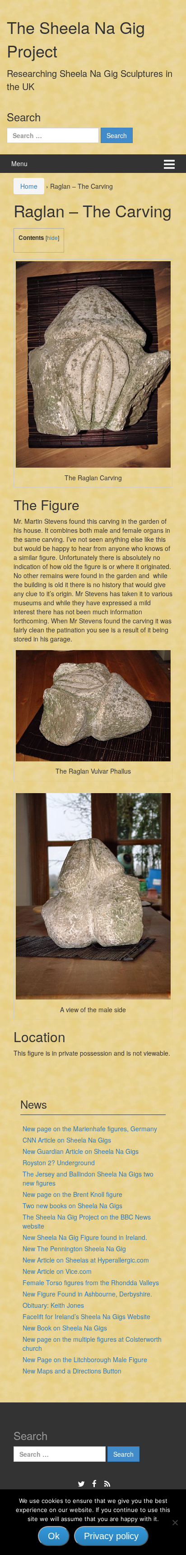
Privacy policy (111, 1536)
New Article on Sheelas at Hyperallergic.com (86, 1259)
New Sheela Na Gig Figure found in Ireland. (85, 1237)
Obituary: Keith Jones (53, 1305)
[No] (174, 1522)
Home (28, 186)
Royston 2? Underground (59, 1162)
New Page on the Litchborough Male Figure (85, 1359)
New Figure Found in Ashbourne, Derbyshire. (87, 1293)
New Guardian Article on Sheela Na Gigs (81, 1151)
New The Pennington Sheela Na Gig (74, 1248)
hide (52, 237)
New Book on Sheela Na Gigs (65, 1327)
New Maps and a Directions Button (72, 1370)
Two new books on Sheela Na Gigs (72, 1205)
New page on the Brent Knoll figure (72, 1194)
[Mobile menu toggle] (169, 163)
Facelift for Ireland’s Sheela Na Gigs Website (86, 1316)
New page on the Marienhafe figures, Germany (90, 1128)
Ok (54, 1536)
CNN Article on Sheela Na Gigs (67, 1139)
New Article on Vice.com (57, 1271)
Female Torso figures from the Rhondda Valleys (91, 1282)
